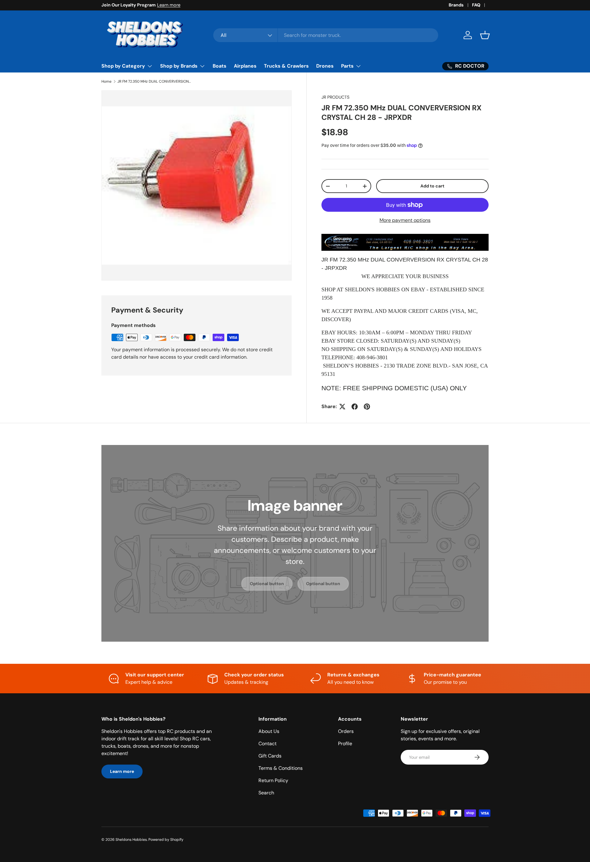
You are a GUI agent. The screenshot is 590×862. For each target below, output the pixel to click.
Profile (345, 743)
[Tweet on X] (342, 406)
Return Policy (273, 780)
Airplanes (245, 66)
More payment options (405, 220)
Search (266, 792)
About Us (268, 731)
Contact (267, 743)
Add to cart (432, 186)
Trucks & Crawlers (286, 66)
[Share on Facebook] (354, 406)
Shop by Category (123, 66)
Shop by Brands (179, 66)
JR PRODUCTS (335, 97)
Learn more (168, 5)
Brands (456, 5)
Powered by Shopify (165, 839)
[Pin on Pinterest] (367, 406)
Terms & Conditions (280, 768)
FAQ (476, 5)
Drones (325, 66)
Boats (219, 66)
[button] (485, 35)
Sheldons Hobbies (131, 839)
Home (106, 81)
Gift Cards (269, 756)
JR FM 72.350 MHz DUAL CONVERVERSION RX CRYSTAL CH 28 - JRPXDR (154, 81)
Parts (347, 66)
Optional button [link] (267, 583)
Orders (346, 731)
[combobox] (326, 35)
